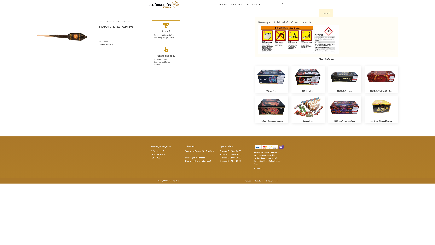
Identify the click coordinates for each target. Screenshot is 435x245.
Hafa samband (253, 4)
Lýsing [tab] (326, 12)
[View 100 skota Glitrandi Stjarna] (381, 107)
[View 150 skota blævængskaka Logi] (271, 107)
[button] (89, 19)
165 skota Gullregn (344, 91)
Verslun (223, 4)
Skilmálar (258, 168)
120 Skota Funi (308, 91)
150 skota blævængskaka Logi (271, 121)
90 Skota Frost (271, 91)
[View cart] (281, 4)
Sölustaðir (236, 4)
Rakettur (108, 22)
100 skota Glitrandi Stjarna (381, 121)
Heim (101, 22)
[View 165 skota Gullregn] (344, 77)
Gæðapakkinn (307, 121)
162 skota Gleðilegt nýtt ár (381, 91)
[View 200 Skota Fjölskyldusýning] (344, 107)
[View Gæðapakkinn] (308, 107)
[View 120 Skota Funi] (308, 77)
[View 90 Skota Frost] (271, 77)
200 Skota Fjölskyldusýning (344, 121)
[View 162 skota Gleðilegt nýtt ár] (381, 77)
